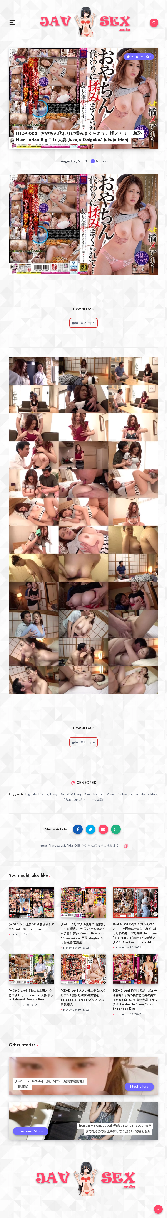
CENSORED (86, 783)
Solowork (125, 794)
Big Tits (31, 794)
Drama (43, 794)
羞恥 (100, 800)
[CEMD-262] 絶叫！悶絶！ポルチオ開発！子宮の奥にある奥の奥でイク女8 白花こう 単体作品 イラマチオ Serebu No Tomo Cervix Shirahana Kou (135, 999)
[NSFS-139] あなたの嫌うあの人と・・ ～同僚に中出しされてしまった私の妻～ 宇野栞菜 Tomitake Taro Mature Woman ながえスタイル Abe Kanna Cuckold (135, 933)
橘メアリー (87, 800)
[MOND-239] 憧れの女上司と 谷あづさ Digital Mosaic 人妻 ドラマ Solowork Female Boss (31, 995)
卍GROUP (71, 800)
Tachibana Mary (145, 794)
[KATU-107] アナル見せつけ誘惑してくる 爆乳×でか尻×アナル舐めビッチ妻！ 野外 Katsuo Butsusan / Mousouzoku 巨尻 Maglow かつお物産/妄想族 (83, 933)
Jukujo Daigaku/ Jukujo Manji (71, 794)
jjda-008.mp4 (83, 323)
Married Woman (105, 794)
